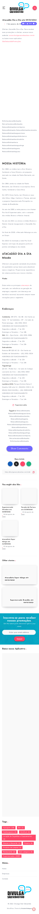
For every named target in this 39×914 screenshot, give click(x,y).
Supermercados (21, 405)
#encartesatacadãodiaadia (19, 438)
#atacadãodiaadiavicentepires (19, 436)
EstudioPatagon (26, 908)
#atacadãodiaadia (23, 411)
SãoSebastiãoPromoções (11, 41)
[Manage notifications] (34, 909)
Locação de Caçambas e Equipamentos (17, 837)
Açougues (8, 828)
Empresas (5, 874)
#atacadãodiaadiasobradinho (19, 430)
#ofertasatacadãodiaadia (19, 441)
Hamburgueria (9, 832)
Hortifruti (25, 832)
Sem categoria (25, 852)
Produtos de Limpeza (12, 847)
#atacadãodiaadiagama (19, 419)
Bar (21, 828)
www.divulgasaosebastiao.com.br (22, 35)
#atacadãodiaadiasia (19, 427)
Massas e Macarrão (11, 843)
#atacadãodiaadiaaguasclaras (19, 413)
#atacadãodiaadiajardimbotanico (19, 425)
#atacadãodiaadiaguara (19, 422)
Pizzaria (28, 843)
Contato (5, 879)
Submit (19, 639)
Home (4, 869)
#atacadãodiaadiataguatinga (19, 433)
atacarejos (25, 285)
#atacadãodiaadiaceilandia (19, 416)
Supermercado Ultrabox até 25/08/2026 (7, 510)
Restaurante (9, 852)
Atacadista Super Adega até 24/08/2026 (8, 542)
